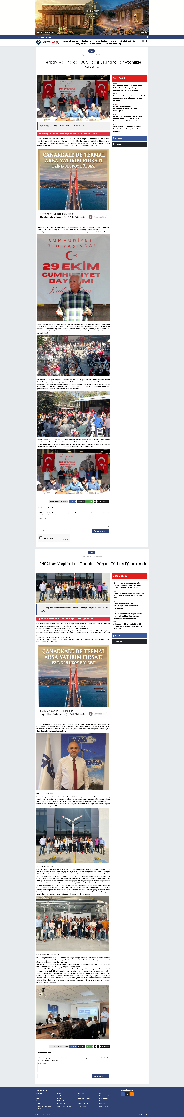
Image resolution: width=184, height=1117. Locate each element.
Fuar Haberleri (103, 1098)
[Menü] (143, 41)
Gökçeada (39, 1109)
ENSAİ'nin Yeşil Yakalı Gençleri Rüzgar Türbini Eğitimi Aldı (67, 618)
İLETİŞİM (50, 37)
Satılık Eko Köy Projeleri (64, 1106)
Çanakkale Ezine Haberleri (44, 1106)
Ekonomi (39, 1101)
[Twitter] (127, 1094)
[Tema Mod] (146, 41)
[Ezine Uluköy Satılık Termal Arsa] (73, 185)
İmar (100, 1101)
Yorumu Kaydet (100, 531)
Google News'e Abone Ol (59, 501)
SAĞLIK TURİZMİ (83, 1103)
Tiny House (81, 44)
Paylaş (73, 501)
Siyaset (38, 1103)
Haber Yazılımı (144, 1115)
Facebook (119, 138)
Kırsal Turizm (101, 41)
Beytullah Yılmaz (70, 41)
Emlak (59, 1098)
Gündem (81, 1101)
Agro (113, 41)
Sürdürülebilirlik (127, 41)
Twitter (118, 144)
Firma (91, 51)
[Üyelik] (147, 37)
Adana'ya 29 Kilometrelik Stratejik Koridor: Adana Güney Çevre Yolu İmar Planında (128, 129)
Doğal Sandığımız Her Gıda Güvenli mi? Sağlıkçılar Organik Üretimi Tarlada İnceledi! (129, 98)
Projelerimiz (40, 37)
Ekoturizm (86, 41)
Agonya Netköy (104, 1106)
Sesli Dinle (105, 501)
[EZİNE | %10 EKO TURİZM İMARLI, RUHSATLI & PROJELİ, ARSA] (92, 17)
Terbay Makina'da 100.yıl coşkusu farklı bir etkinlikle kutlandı (69, 133)
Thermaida (82, 1106)
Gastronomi (95, 44)
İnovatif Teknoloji (113, 44)
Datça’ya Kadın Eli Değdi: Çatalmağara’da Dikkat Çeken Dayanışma (125, 108)
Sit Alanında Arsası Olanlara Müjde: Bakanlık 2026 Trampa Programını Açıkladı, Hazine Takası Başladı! (127, 88)
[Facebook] (123, 1094)
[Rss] (132, 1094)
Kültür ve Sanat (62, 1101)
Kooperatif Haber (62, 1103)
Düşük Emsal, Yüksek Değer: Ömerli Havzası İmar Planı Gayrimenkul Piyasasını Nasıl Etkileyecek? (127, 118)
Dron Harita (103, 1103)
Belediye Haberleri (84, 1098)
